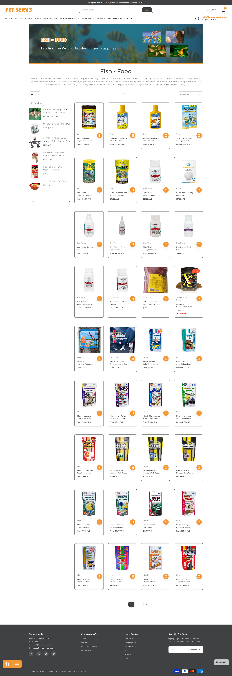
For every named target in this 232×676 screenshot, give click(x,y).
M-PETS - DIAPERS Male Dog (56, 124)
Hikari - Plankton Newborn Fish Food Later (118, 471)
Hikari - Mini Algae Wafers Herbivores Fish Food (183, 417)
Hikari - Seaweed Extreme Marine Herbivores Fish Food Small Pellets (85, 526)
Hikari (145, 357)
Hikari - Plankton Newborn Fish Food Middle (151, 471)
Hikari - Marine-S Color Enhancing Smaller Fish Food (183, 363)
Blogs (127, 658)
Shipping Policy (131, 643)
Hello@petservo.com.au (214, 17)
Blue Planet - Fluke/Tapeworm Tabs (150, 248)
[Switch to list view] (107, 94)
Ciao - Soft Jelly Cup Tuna (55, 181)
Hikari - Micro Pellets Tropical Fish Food (118, 417)
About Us (84, 643)
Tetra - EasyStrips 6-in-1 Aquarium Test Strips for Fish (184, 139)
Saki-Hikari (114, 357)
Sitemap (128, 654)
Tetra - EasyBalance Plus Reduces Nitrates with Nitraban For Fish (151, 139)
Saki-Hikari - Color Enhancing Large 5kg (118, 363)
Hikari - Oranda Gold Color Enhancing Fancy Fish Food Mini (85, 471)
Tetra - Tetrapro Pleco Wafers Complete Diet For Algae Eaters (118, 194)
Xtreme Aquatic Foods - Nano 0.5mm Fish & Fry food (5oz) (185, 305)
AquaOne (147, 297)
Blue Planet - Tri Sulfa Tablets (118, 302)
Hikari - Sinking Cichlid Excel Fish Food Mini (83, 580)
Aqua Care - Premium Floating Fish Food (84, 363)
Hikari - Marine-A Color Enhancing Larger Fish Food (150, 363)
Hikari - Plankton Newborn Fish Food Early (184, 471)
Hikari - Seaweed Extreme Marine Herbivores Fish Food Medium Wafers (118, 526)
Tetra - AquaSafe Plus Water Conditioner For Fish (118, 139)
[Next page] (146, 604)
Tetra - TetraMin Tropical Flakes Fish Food (84, 139)
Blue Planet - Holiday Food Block (184, 194)
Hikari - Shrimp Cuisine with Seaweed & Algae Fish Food (151, 526)
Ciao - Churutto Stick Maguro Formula (53, 168)
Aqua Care (81, 357)
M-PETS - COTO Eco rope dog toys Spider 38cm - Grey (56, 139)
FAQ (126, 650)
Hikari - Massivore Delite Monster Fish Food (84, 417)
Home (83, 639)
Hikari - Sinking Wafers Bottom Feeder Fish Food (150, 580)
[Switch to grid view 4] (124, 94)
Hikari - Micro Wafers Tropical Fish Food (151, 417)
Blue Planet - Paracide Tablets (149, 194)
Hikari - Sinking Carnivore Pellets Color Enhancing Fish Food (185, 526)
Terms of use (86, 650)
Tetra (79, 134)
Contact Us (129, 639)
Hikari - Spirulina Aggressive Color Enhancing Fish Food (184, 580)
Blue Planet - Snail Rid (183, 248)
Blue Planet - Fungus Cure (85, 248)
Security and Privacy (89, 646)
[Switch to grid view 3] (117, 94)
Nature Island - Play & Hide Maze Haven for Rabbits (55, 111)
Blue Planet (147, 188)
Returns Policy (130, 646)
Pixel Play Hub (80, 671)
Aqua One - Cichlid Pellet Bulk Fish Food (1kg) (151, 302)
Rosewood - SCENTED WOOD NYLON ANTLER (54, 154)
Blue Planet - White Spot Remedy (118, 248)
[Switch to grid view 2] (112, 94)
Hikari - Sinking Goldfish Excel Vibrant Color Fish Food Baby (117, 580)
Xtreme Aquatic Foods (182, 298)
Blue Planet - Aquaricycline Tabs (84, 302)
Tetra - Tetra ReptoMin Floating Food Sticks (84, 194)
